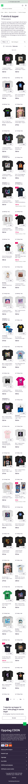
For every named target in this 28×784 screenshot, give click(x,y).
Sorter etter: (9, 46)
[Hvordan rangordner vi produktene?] (4, 46)
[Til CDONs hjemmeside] (2, 5)
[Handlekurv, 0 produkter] (22, 5)
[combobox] (14, 8)
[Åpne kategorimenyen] (25, 5)
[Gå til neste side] (23, 699)
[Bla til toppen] (24, 724)
